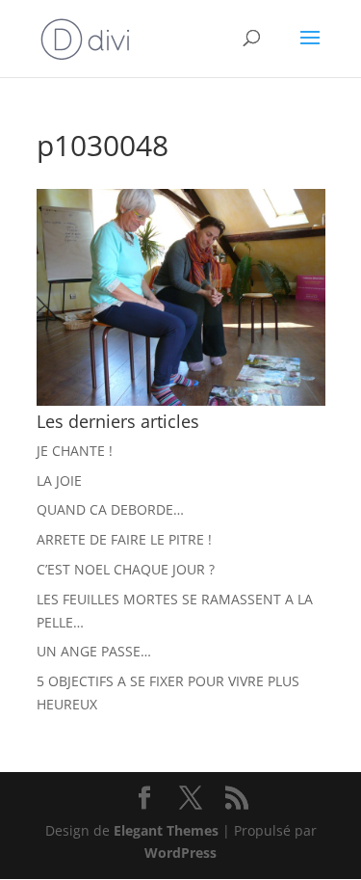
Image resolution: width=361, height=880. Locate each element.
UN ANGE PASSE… (94, 651)
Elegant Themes (166, 830)
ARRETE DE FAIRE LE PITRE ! (124, 539)
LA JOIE (59, 480)
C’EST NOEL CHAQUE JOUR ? (126, 569)
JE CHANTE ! (75, 450)
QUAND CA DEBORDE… (110, 509)
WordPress (180, 852)
